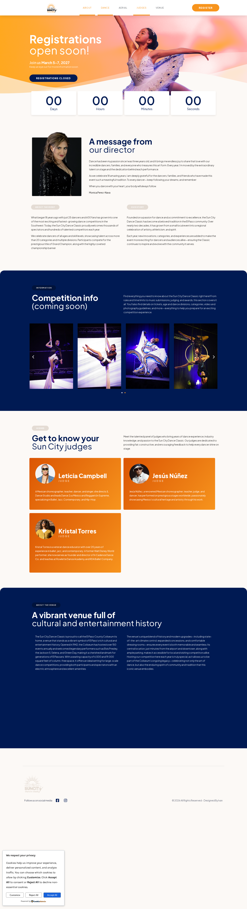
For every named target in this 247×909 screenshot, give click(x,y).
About (87, 7)
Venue (160, 7)
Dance (105, 7)
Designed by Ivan (213, 800)
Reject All (33, 895)
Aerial (123, 7)
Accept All (52, 895)
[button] (33, 357)
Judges (142, 7)
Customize (15, 895)
